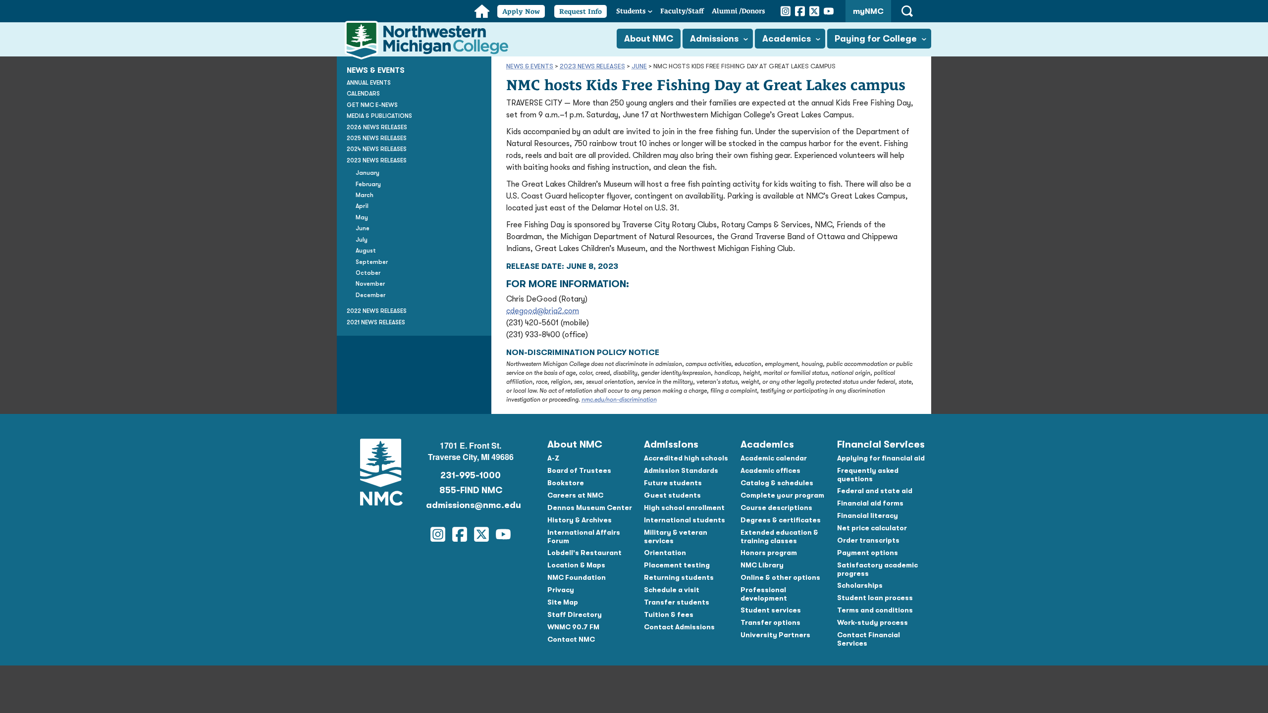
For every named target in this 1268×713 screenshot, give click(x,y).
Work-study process (872, 622)
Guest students (672, 495)
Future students (673, 483)
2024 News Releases (377, 149)
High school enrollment (684, 507)
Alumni (738, 11)
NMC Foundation (576, 577)
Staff (682, 11)
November (370, 283)
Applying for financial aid (881, 458)
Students (631, 11)
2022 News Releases (377, 310)
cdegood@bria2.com (542, 310)
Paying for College (876, 39)
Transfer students (676, 602)
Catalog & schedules (776, 483)
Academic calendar (773, 458)
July (362, 239)
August (366, 250)
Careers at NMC (575, 495)
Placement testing (677, 565)
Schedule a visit (671, 590)
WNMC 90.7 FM (573, 627)
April (362, 206)
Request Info (580, 11)
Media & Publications (379, 115)
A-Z (553, 458)
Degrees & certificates (780, 520)
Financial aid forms (870, 503)
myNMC (868, 11)
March (364, 195)
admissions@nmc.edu (470, 505)
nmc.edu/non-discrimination (619, 399)
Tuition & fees (668, 614)
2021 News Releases (376, 322)
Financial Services (881, 444)
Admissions (714, 39)
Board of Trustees (579, 470)
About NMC (648, 39)
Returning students (679, 577)
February (368, 184)
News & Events (529, 66)
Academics (786, 39)
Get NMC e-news (372, 105)
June (639, 66)
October (368, 272)
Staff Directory (574, 614)
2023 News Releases (592, 66)
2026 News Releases (377, 127)
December (370, 295)
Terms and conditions (875, 610)
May (362, 217)
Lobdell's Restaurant (584, 553)
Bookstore (565, 483)
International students (684, 520)
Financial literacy (867, 515)
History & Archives (579, 520)
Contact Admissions (679, 627)
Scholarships (860, 585)
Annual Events (369, 82)
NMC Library (762, 565)
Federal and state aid (874, 491)
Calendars (363, 93)
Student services (770, 610)
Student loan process (875, 598)
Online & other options (780, 577)
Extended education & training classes (779, 536)
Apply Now (521, 11)
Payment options (867, 553)
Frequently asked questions (867, 474)
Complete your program (782, 495)
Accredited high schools (686, 458)
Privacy (560, 590)
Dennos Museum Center (589, 507)
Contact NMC (571, 639)
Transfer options (770, 622)
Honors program (768, 553)
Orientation (665, 553)
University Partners (775, 635)
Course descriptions (776, 507)
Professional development (763, 594)
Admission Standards (681, 470)
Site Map (562, 602)
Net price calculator (872, 528)
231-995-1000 (470, 475)
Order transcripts (868, 540)
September (372, 261)
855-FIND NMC (470, 490)
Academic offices (770, 470)
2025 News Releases (377, 138)
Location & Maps (576, 565)
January (367, 172)
